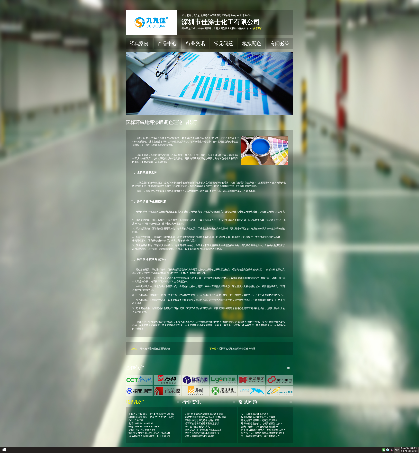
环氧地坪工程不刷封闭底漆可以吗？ (259, 420)
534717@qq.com (145, 429)
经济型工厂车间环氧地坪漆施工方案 (203, 429)
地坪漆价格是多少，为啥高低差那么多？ (261, 423)
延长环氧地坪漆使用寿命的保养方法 (237, 348)
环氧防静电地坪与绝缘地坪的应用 (202, 420)
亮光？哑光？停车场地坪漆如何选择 (259, 426)
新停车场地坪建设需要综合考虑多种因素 (205, 417)
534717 (139, 420)
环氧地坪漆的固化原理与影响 (155, 348)
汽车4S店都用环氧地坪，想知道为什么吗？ (263, 429)
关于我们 (257, 28)
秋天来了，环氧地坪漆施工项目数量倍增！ (263, 432)
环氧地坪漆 (149, 138)
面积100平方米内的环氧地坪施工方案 (204, 414)
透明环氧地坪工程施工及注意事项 (202, 423)
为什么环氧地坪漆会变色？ (255, 414)
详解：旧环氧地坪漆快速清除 (200, 435)
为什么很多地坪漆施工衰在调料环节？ (260, 435)
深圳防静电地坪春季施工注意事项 (258, 417)
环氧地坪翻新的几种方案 (197, 426)
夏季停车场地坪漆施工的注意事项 (202, 432)
